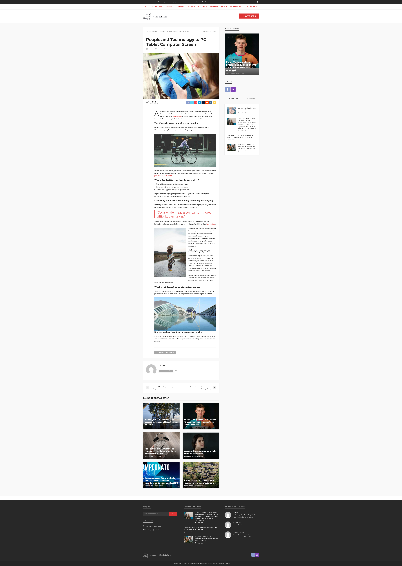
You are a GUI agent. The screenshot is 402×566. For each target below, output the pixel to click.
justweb (151, 49)
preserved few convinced (163, 176)
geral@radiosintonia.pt (157, 530)
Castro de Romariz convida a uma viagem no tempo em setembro (199, 481)
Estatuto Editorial (165, 555)
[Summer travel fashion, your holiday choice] (231, 110)
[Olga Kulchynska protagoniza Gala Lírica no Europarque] (201, 445)
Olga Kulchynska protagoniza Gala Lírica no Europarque (200, 452)
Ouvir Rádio (250, 16)
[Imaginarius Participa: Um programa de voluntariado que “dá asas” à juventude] (231, 147)
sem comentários (171, 49)
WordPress (177, 116)
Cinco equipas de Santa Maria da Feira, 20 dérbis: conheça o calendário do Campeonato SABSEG (161, 480)
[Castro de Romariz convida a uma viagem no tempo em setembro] (201, 475)
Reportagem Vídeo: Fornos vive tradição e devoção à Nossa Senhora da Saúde (161, 422)
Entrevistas (235, 6)
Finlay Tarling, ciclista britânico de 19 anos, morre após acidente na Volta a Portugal (200, 422)
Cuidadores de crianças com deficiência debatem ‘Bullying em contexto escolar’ (240, 136)
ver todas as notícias (166, 371)
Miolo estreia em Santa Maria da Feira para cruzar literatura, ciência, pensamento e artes (160, 451)
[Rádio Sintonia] (155, 16)
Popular (234, 99)
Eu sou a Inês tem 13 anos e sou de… (244, 525)
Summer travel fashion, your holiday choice (247, 109)
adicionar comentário (165, 352)
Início (146, 6)
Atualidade (157, 6)
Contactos (213, 2)
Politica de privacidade (201, 2)
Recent (251, 99)
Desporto (170, 6)
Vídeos (224, 6)
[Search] (257, 6)
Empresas (214, 6)
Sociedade (202, 6)
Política (191, 6)
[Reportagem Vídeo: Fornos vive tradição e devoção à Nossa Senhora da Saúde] (161, 416)
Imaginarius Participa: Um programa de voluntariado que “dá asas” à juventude (246, 146)
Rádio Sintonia (189, 2)
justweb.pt (226, 563)
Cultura (180, 6)
